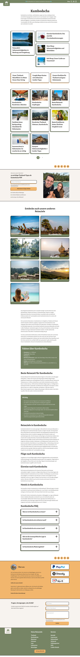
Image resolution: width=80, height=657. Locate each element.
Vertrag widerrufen (40, 651)
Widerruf (53, 641)
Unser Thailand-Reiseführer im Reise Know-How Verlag (19, 78)
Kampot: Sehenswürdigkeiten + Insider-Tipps (40, 149)
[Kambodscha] (55, 226)
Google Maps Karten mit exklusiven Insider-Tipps (39, 78)
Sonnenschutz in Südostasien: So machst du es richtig (19, 149)
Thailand (33, 635)
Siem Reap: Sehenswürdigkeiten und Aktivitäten (55, 48)
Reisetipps (37, 22)
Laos (32, 643)
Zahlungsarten (55, 643)
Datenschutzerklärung (14, 185)
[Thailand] (25, 226)
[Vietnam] (25, 271)
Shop (68, 1)
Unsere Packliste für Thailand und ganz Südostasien (59, 78)
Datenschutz (54, 639)
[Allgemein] (25, 293)
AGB (52, 645)
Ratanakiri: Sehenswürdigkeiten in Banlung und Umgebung (21, 50)
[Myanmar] (25, 248)
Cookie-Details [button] (55, 647)
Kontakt (53, 635)
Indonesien (34, 645)
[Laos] (55, 271)
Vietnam (33, 641)
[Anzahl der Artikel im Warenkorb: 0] (76, 1)
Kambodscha (34, 637)
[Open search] (71, 1)
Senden (57, 623)
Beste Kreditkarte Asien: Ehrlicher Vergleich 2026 (58, 124)
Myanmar (33, 639)
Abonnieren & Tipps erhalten (23, 188)
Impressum (54, 637)
